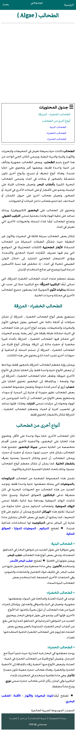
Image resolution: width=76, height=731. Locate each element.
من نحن (23, 718)
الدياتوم (44, 528)
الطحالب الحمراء (56, 139)
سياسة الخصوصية (57, 718)
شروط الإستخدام (38, 718)
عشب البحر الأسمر (21, 560)
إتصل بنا (13, 718)
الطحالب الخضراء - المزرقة (54, 114)
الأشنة (17, 695)
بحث (5, 4)
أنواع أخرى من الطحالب (56, 121)
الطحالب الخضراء (56, 133)
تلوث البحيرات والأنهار (39, 695)
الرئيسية (69, 4)
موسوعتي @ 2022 (38, 724)
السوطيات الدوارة (25, 528)
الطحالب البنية (58, 127)
